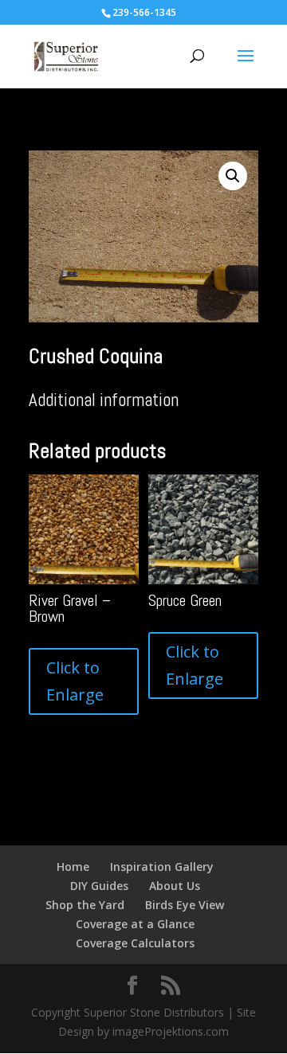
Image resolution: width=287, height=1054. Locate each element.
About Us (174, 885)
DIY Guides (99, 885)
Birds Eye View (184, 904)
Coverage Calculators (135, 943)
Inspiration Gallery (162, 866)
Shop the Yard (84, 904)
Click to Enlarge (75, 681)
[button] (232, 176)
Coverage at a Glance (135, 923)
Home (73, 866)
